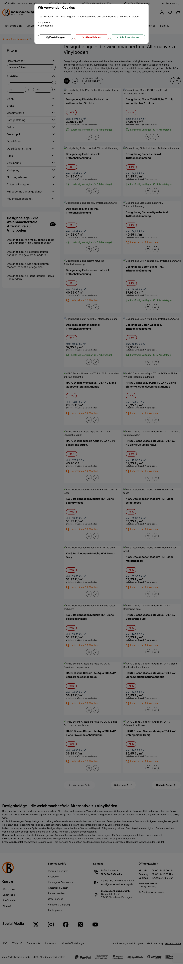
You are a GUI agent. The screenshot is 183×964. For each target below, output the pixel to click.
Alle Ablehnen (93, 37)
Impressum (45, 22)
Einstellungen (57, 37)
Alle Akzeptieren (129, 37)
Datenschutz (46, 25)
